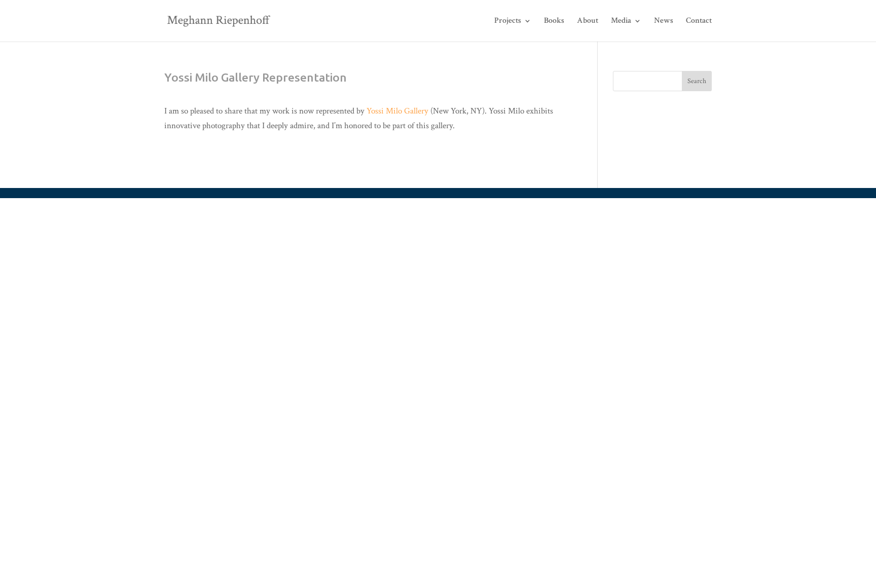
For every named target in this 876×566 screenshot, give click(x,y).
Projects (507, 21)
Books (554, 21)
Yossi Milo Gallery (397, 111)
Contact (699, 21)
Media (621, 21)
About (587, 21)
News (663, 21)
